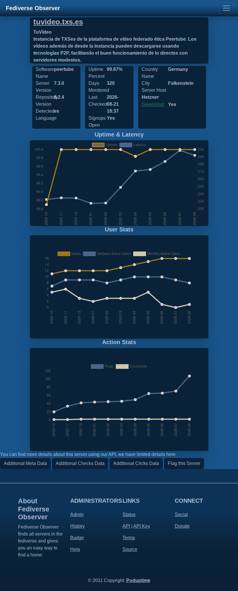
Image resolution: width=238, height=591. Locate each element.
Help (75, 549)
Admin (77, 514)
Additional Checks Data (80, 463)
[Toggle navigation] (226, 8)
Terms (128, 537)
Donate (182, 526)
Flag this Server (184, 463)
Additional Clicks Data (136, 463)
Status (129, 514)
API (126, 526)
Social (181, 514)
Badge (77, 537)
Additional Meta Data (25, 463)
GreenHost (153, 104)
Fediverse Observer (33, 8)
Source (129, 549)
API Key (141, 526)
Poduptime (138, 580)
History (77, 526)
